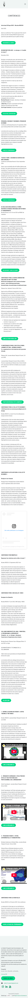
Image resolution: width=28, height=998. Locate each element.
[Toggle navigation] (25, 4)
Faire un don (8, 978)
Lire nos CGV (4, 974)
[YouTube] (10, 986)
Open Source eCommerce (21, 995)
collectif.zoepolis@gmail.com (11, 983)
